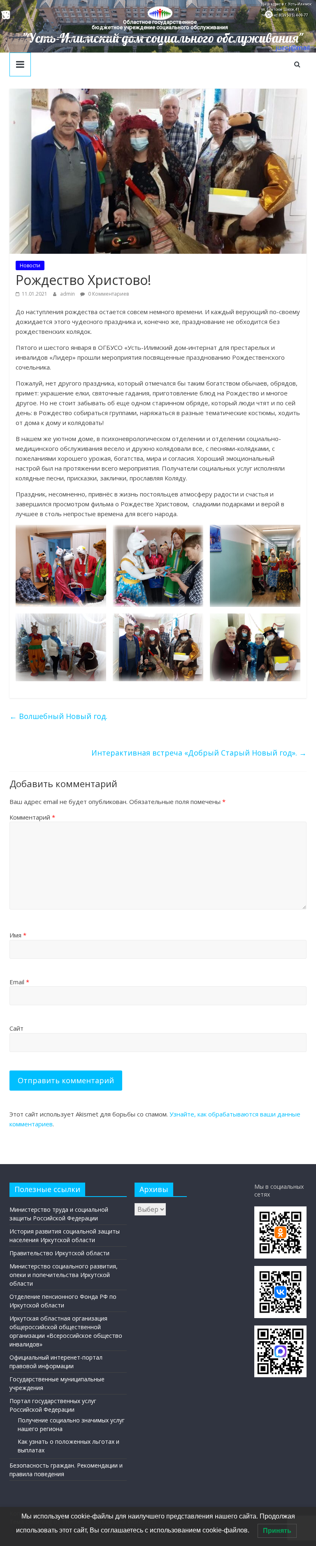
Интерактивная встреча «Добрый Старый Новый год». (199, 753)
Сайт (16, 1028)
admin (68, 293)
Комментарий (32, 817)
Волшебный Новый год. (58, 716)
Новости (30, 265)
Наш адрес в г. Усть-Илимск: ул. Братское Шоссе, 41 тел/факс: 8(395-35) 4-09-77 (286, 9)
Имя (17, 935)
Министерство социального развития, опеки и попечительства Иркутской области (63, 1274)
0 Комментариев (108, 293)
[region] (158, 26)
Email (19, 982)
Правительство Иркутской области (59, 1253)
